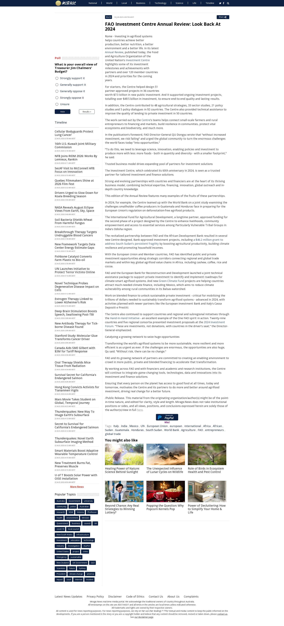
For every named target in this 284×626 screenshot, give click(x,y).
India (124, 426)
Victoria (80, 512)
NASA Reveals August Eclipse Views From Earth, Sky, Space (74, 209)
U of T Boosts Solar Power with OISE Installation (76, 476)
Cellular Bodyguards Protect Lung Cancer (74, 133)
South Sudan (154, 430)
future (72, 568)
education (75, 540)
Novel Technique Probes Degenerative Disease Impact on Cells (77, 286)
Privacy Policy (95, 596)
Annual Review (114, 52)
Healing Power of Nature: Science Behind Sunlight (122, 470)
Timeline (210, 2)
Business (140, 2)
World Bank (171, 430)
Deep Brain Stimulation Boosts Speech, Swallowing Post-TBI (76, 312)
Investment (62, 540)
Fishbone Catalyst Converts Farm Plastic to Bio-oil (73, 258)
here (140, 410)
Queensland (62, 523)
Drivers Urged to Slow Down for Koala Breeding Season (76, 194)
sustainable (76, 557)
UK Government (80, 562)
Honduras (137, 430)
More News (77, 486)
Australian (84, 506)
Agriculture (188, 430)
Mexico (133, 426)
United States (63, 551)
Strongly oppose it (72, 97)
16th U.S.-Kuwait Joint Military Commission (75, 145)
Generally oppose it (72, 91)
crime (85, 551)
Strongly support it (72, 78)
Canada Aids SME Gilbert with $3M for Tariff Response (75, 349)
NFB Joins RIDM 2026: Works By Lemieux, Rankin (76, 157)
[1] (162, 611)
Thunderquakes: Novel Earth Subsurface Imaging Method (74, 440)
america (90, 574)
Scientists (61, 568)
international (192, 426)
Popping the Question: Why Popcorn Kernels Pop (165, 507)
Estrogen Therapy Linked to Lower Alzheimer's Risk (74, 300)
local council (73, 529)
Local (124, 2)
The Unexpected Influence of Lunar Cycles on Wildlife (164, 470)
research (61, 512)
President (61, 574)
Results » (87, 111)
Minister (85, 517)
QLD (93, 562)
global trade (113, 434)
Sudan (109, 430)
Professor (92, 512)
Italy (116, 426)
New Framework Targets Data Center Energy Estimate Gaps (75, 246)
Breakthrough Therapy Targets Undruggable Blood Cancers (76, 233)
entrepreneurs (214, 430)
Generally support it (73, 84)
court (69, 579)
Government (74, 501)
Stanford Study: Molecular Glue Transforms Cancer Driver (76, 337)
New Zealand (63, 562)
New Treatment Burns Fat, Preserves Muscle (73, 464)
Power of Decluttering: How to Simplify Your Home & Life (207, 509)
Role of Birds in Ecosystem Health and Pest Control (206, 470)
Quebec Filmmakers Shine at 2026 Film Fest (74, 182)
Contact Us (156, 596)
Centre (146, 120)
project (76, 551)
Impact (60, 579)
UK (95, 523)
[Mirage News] (67, 3)
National (93, 2)
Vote (62, 111)
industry (60, 545)
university (88, 501)
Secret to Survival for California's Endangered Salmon (77, 425)
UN (143, 426)
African (217, 426)
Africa (207, 426)
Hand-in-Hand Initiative (124, 318)
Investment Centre (138, 60)
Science (179, 2)
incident (89, 579)
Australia (61, 501)
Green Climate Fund (171, 281)
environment (72, 517)
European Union (157, 426)
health (59, 517)
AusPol (87, 545)
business (76, 523)
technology (89, 540)
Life (194, 2)
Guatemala (122, 430)
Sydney (82, 568)
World (109, 2)
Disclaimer (115, 596)
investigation (74, 545)
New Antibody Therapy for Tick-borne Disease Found (76, 325)
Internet (78, 579)
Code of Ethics (135, 596)
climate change (76, 574)
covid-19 (60, 529)
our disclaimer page (143, 617)
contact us (222, 614)
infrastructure (82, 534)
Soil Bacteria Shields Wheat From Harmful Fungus (73, 221)
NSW (71, 512)
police (73, 506)
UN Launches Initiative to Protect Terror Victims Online (75, 270)
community (61, 506)
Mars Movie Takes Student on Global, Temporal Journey (75, 401)
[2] (165, 611)
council (87, 523)
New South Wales (64, 534)
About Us (173, 596)
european (176, 426)
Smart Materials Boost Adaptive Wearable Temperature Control (76, 452)
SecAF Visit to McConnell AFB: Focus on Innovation (75, 170)
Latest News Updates (68, 596)
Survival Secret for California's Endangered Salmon (75, 376)
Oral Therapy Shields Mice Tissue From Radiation (73, 364)
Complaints (191, 596)
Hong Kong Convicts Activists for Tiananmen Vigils (77, 388)
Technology (160, 2)
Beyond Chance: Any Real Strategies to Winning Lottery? (122, 509)
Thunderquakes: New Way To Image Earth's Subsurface (74, 413)
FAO (200, 430)
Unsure (64, 104)
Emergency (62, 557)
